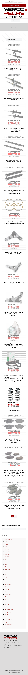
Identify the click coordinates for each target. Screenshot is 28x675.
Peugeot (7, 599)
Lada (6, 582)
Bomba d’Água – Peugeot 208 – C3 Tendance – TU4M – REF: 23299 (14, 345)
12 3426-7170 (15, 1)
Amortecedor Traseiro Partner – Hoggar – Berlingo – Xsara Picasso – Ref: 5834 (14, 192)
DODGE (7, 557)
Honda (7, 567)
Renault (7, 604)
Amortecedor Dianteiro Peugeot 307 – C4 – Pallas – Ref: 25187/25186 (14, 130)
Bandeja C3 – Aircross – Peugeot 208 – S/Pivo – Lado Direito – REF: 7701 (14, 314)
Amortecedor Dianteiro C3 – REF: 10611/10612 (14, 99)
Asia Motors (8, 539)
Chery (6, 547)
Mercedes (7, 592)
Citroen (7, 552)
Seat (6, 607)
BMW (6, 544)
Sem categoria (9, 609)
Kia (6, 579)
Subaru (7, 614)
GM (6, 564)
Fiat (6, 559)
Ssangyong (8, 612)
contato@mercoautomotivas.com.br (15, 2)
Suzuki (7, 617)
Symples (17, 672)
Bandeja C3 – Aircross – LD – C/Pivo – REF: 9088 (14, 252)
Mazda (7, 589)
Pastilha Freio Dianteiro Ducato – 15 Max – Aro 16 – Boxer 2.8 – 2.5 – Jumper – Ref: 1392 (14, 507)
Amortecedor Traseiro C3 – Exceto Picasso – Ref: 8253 (14, 160)
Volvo (6, 627)
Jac (5, 574)
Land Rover (8, 584)
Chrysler (7, 549)
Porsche (7, 602)
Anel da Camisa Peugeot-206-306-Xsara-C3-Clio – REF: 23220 (14, 222)
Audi (6, 542)
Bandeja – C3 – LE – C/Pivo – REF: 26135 (14, 283)
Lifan (6, 587)
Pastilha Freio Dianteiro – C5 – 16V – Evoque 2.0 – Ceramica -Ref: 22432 (14, 440)
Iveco (6, 572)
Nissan (7, 597)
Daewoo (7, 554)
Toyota (7, 622)
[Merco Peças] (14, 13)
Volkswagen (8, 624)
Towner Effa (8, 619)
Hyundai (7, 569)
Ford (6, 562)
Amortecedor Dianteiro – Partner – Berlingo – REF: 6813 (14, 68)
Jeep (6, 577)
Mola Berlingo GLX (14, 410)
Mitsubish (7, 594)
